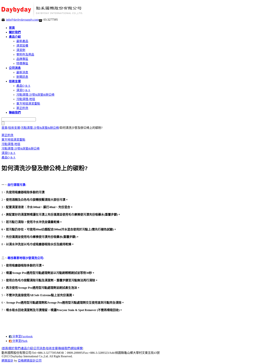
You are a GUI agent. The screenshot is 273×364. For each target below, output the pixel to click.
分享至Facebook (22, 336)
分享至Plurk (19, 340)
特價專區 (22, 63)
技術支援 (14, 127)
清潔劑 (20, 50)
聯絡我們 (64, 348)
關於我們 (14, 348)
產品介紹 (27, 348)
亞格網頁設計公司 (30, 360)
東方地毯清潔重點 (28, 103)
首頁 (4, 127)
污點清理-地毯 (25, 99)
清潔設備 (22, 45)
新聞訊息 (22, 76)
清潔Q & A (23, 90)
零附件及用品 (25, 54)
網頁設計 (7, 360)
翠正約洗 (22, 108)
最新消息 (22, 72)
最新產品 (22, 41)
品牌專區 (22, 59)
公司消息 (39, 348)
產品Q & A (23, 85)
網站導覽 (77, 348)
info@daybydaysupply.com (22, 19)
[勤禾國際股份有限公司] (42, 16)
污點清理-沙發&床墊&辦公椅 (35, 94)
